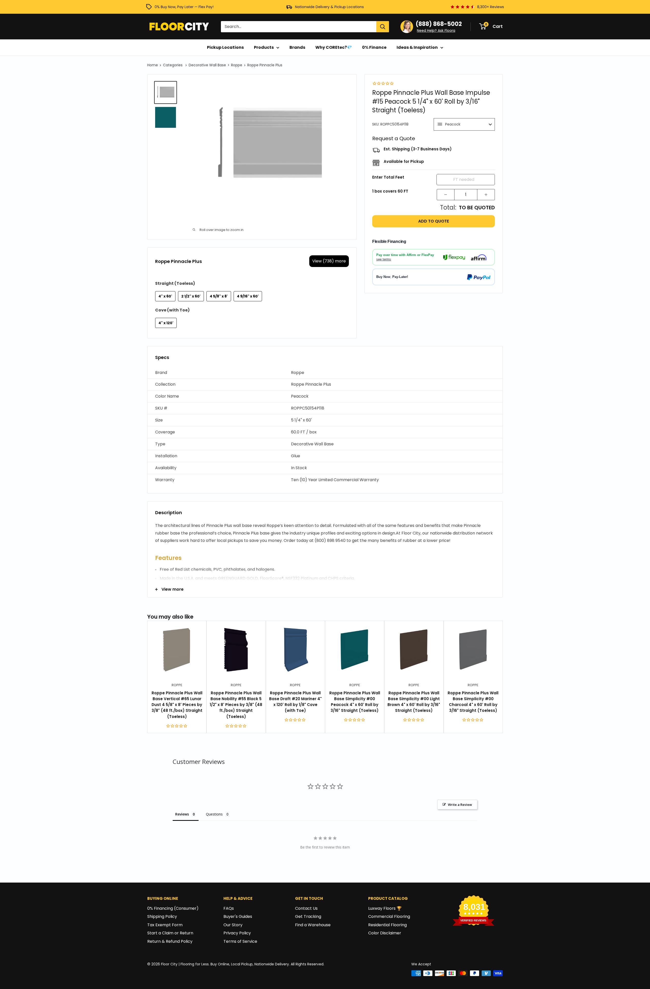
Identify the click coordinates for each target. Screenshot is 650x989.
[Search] (382, 26)
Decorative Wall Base (207, 65)
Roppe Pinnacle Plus (264, 65)
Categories (173, 65)
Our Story (232, 925)
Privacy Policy (237, 933)
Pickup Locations (225, 47)
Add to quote (433, 221)
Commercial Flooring (389, 916)
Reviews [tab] (182, 814)
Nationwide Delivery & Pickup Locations (329, 6)
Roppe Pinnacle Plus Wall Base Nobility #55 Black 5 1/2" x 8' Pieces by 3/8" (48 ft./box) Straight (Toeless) (236, 704)
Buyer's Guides (237, 916)
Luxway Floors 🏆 (385, 908)
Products (264, 47)
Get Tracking (308, 916)
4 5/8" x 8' (219, 296)
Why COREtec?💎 (333, 47)
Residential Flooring (387, 925)
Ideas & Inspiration (417, 47)
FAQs (228, 908)
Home (152, 65)
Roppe (236, 65)
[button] (325, 373)
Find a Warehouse (313, 925)
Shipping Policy (162, 916)
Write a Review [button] (460, 804)
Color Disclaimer (384, 933)
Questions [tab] (214, 814)
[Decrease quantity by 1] (445, 194)
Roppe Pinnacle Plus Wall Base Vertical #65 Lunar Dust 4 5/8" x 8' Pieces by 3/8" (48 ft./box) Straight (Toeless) (177, 704)
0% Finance (374, 47)
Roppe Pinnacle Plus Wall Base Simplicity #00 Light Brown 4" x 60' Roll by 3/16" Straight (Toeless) (413, 701)
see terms (383, 259)
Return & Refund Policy (169, 941)
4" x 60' (165, 296)
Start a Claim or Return (170, 933)
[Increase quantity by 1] (486, 194)
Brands (297, 47)
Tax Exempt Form (165, 925)
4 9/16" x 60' (248, 296)
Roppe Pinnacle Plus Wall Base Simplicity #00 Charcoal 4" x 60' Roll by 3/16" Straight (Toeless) (473, 701)
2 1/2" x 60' (191, 296)
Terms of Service (240, 941)
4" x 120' (165, 322)
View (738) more (329, 261)
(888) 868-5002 (439, 24)
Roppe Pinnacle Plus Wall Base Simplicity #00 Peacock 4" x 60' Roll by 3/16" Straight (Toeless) (354, 701)
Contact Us (306, 908)
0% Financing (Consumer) (173, 908)
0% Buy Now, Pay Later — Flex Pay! (184, 6)
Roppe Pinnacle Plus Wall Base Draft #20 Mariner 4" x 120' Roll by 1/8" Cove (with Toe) (295, 701)
